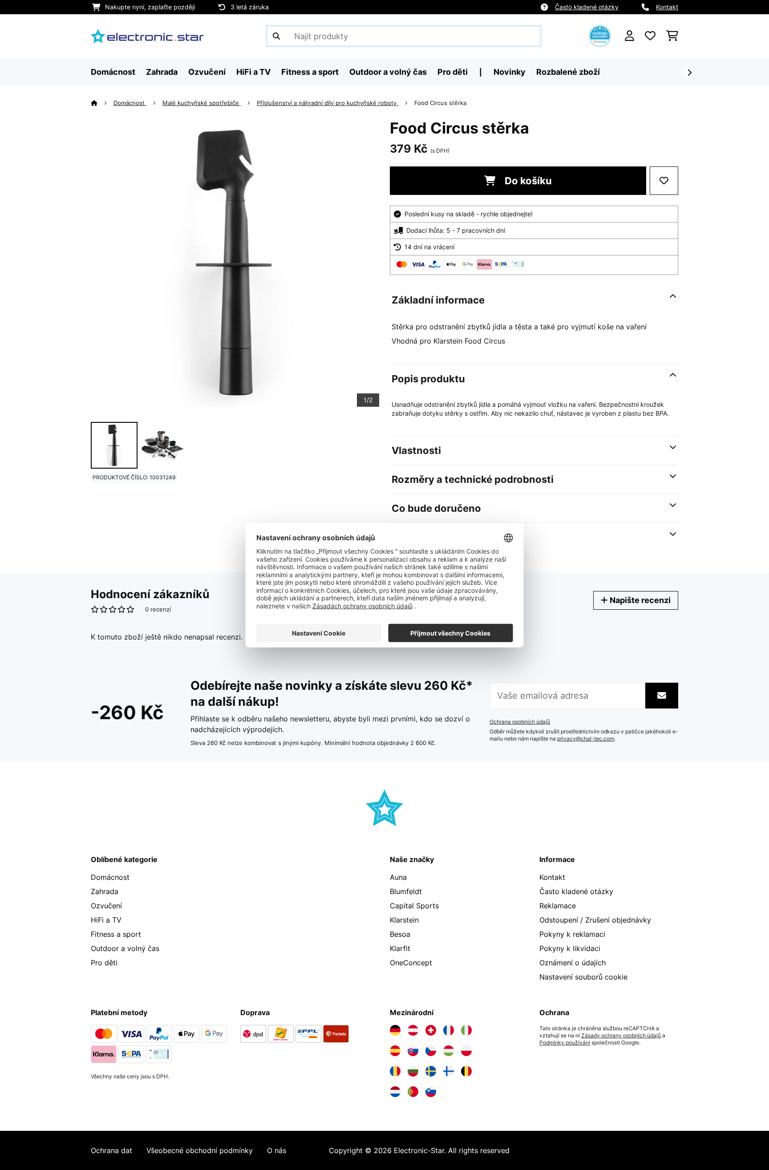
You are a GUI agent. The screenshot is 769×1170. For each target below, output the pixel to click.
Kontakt (667, 7)
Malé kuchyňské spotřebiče (201, 102)
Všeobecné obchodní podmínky (199, 1150)
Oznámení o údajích (572, 962)
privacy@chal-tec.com (585, 739)
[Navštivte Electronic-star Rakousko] (413, 1030)
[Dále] (689, 72)
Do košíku (527, 180)
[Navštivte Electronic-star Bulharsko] (413, 1071)
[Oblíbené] (650, 36)
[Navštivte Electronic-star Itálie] (466, 1030)
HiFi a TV (106, 919)
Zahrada (104, 891)
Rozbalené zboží (568, 72)
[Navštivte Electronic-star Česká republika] (430, 1050)
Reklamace (557, 905)
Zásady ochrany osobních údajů (621, 1035)
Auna (398, 877)
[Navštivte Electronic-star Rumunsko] (395, 1071)
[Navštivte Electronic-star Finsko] (448, 1071)
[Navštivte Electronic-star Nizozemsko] (395, 1091)
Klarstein (404, 919)
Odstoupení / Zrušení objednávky (595, 919)
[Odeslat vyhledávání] (276, 36)
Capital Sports (414, 905)
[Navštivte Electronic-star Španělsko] (395, 1050)
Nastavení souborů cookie (583, 976)
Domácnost (129, 102)
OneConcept (411, 962)
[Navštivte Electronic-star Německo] (395, 1030)
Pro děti (104, 962)
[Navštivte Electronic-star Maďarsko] (448, 1050)
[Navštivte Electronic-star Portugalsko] (413, 1091)
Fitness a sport (116, 934)
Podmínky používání (564, 1043)
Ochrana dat (111, 1150)
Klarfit (400, 948)
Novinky (510, 72)
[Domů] (102, 102)
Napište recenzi (639, 600)
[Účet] (629, 36)
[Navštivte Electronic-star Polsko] (466, 1050)
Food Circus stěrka (440, 102)
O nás (276, 1150)
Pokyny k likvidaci (569, 948)
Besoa (400, 934)
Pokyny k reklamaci (572, 934)
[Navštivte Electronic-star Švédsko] (430, 1071)
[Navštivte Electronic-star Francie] (448, 1030)
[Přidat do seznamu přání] (664, 180)
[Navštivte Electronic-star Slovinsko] (430, 1091)
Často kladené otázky (587, 7)
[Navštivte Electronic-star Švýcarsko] (430, 1030)
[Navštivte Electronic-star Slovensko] (413, 1050)
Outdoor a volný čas (125, 948)
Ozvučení (106, 905)
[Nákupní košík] (672, 36)
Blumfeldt (406, 891)
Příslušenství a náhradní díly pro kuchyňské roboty (327, 102)
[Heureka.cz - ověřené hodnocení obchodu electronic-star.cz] (600, 35)
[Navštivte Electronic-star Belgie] (466, 1071)
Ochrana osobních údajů (520, 722)
